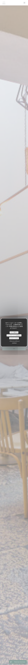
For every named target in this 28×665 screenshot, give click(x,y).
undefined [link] (14, 343)
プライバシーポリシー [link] (14, 341)
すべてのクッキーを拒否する (14, 335)
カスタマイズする (14, 338)
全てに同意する (14, 332)
